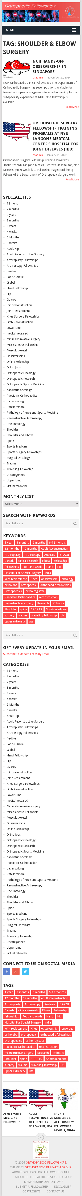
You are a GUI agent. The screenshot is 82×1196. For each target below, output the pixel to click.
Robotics (58, 603)
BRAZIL (64, 554)
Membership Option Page (43, 1181)
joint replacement (16, 579)
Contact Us (56, 1191)
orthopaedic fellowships (55, 585)
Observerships (16, 356)
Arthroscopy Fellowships (22, 265)
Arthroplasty (13, 554)
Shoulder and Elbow (20, 435)
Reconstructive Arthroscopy (24, 418)
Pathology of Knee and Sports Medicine (32, 412)
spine (23, 609)
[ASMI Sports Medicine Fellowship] (15, 1099)
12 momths (12, 548)
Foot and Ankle (32, 566)
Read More (72, 106)
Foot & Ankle (15, 277)
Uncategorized (16, 474)
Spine (10, 440)
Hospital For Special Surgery (23, 573)
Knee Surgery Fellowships (23, 316)
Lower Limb (14, 327)
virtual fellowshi (17, 486)
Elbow (46, 560)
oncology (67, 579)
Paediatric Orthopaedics (22, 395)
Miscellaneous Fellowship (22, 344)
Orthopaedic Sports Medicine (25, 384)
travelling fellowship (44, 615)
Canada (9, 560)
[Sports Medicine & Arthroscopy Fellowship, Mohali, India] (66, 1099)
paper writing (15, 401)
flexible (11, 271)
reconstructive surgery (19, 603)
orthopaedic (28, 585)
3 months (13, 220)
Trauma (11, 463)
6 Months (13, 237)
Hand (49, 566)
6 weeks (12, 243)
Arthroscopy (32, 554)
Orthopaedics (13, 591)
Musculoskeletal (17, 350)
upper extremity (15, 621)
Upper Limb (14, 480)
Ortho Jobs (14, 367)
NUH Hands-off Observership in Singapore (49, 66)
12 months (30, 548)
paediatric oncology (19, 390)
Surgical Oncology (18, 457)
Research (43, 603)
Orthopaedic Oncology (21, 373)
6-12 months (57, 542)
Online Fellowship (18, 361)
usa (31, 621)
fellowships (12, 566)
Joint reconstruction (19, 305)
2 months (13, 209)
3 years (11, 226)
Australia (50, 554)
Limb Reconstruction (20, 322)
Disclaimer (62, 1186)
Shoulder (12, 429)
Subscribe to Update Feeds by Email (26, 654)
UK (63, 615)
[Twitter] (25, 971)
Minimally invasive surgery (23, 339)
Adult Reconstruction (54, 548)
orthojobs (11, 585)
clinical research (28, 560)
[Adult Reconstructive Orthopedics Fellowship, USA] (41, 1099)
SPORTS (36, 609)
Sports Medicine (17, 446)
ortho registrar (35, 591)
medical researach (18, 333)
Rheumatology (16, 424)
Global (11, 282)
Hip (9, 294)
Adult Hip (13, 248)
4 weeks (12, 231)
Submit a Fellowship (32, 1186)
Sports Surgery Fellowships (24, 452)
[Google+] (16, 971)
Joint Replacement (18, 311)
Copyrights (31, 1191)
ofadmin (38, 77)
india (48, 573)
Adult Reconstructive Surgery (25, 254)
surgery (9, 615)
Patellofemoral (16, 407)
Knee (34, 579)
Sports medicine (56, 609)
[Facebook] (6, 971)
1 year (9, 542)
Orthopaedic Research (21, 378)
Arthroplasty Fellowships (22, 260)
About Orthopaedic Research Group (43, 1177)
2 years (11, 214)
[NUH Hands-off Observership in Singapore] (16, 68)
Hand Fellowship (17, 288)
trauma (22, 615)
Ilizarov (11, 299)
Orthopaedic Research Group (48, 1167)
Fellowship (60, 560)
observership (49, 579)
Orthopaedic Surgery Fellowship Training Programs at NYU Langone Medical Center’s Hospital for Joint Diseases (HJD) (55, 136)
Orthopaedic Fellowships (46, 1162)
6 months (39, 542)
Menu (10, 30)
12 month (13, 203)
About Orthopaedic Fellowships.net (41, 1172)
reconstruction (48, 597)
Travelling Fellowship (20, 469)
